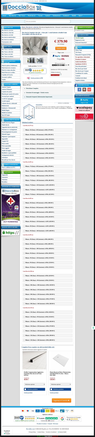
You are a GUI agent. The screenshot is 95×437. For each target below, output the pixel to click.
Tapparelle (8, 172)
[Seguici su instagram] (84, 91)
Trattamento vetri (7, 42)
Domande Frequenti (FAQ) (83, 54)
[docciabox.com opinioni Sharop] (25, 421)
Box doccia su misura (8, 39)
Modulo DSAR (62, 432)
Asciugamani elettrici (8, 155)
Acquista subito (60, 48)
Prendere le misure (80, 59)
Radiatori (66, 15)
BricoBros (4, 182)
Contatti (77, 75)
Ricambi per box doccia (8, 160)
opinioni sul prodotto (35, 72)
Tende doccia (5, 125)
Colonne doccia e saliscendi (9, 103)
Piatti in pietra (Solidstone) (9, 65)
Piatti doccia (31, 15)
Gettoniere (5, 157)
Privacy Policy (32, 432)
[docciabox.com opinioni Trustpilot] (47, 421)
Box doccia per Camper (82, 71)
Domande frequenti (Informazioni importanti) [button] (39, 96)
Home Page (78, 50)
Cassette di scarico (7, 91)
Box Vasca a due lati (7, 52)
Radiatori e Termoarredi (8, 108)
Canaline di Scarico (7, 75)
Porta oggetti (5, 148)
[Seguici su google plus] (89, 91)
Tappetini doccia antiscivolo (9, 127)
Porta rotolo (5, 143)
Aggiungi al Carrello (60, 400)
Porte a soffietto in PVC (8, 167)
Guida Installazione (80, 61)
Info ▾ (80, 15)
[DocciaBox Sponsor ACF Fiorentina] (11, 223)
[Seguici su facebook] (79, 91)
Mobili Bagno (5, 110)
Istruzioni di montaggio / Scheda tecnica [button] (37, 92)
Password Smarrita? (81, 42)
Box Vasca (22, 15)
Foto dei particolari (80, 66)
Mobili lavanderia (7, 112)
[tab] (47, 88)
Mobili (74, 15)
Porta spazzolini (6, 146)
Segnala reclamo (80, 80)
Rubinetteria (56, 15)
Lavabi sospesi (6, 101)
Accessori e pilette (7, 77)
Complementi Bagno (11, 120)
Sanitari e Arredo (11, 84)
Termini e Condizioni (51, 432)
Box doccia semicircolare (8, 37)
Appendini (5, 139)
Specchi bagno (6, 115)
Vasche (40, 15)
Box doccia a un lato (7, 30)
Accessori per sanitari (8, 96)
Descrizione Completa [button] (32, 88)
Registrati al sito (80, 40)
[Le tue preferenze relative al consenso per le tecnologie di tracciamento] (93, 328)
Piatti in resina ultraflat (8, 70)
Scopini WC (5, 141)
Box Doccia (12, 15)
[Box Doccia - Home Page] (19, 8)
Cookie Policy (40, 432)
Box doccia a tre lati (7, 35)
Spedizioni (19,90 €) (81, 64)
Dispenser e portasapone (8, 136)
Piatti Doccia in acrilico (8, 72)
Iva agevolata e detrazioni (82, 57)
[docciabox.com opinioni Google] (70, 421)
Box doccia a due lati (7, 32)
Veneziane (4, 179)
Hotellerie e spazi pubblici (9, 153)
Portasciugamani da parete (9, 132)
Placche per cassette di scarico (10, 94)
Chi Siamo (78, 52)
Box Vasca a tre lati (7, 54)
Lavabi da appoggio (7, 98)
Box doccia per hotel (81, 68)
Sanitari (47, 15)
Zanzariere (5, 177)
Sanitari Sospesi (6, 87)
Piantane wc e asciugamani (9, 129)
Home (4, 15)
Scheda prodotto (28, 392)
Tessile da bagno (6, 150)
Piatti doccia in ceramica (9, 68)
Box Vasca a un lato (7, 49)
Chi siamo (55, 423)
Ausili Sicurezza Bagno (8, 122)
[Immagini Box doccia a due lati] (35, 46)
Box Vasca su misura (7, 56)
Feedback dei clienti (81, 78)
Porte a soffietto (11, 164)
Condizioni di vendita (81, 73)
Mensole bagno (6, 134)
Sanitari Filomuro (7, 89)
